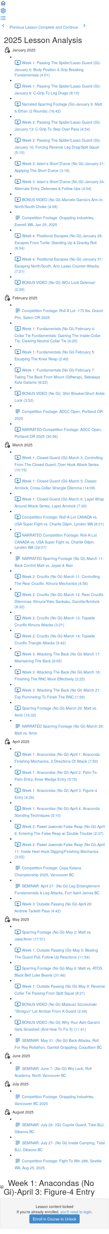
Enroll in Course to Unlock (54, 1219)
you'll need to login (76, 1211)
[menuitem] (3, 12)
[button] (3, 4)
